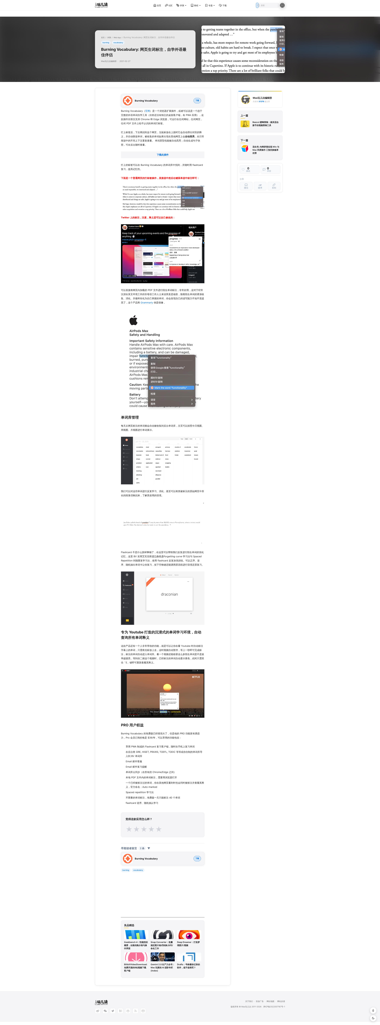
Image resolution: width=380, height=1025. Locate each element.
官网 (147, 110)
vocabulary (118, 42)
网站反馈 (281, 1001)
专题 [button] (210, 5)
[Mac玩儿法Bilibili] (128, 1011)
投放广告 (260, 1001)
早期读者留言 (135, 848)
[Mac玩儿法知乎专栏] (120, 1011)
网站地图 (270, 1001)
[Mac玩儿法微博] (97, 1011)
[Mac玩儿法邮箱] (143, 1011)
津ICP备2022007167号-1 (274, 1006)
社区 (170, 5)
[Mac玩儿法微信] (105, 1011)
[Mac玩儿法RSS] (135, 1011)
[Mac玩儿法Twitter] (112, 1011)
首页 (159, 5)
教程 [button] (196, 5)
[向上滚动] (373, 1010)
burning (106, 42)
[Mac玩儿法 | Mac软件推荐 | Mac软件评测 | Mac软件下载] (102, 5)
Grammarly (147, 302)
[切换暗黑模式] (373, 1018)
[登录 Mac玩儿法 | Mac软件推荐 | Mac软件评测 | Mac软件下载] (282, 5)
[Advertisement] (162, 896)
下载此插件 (163, 154)
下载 (225, 5)
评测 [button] (182, 5)
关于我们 (249, 1001)
